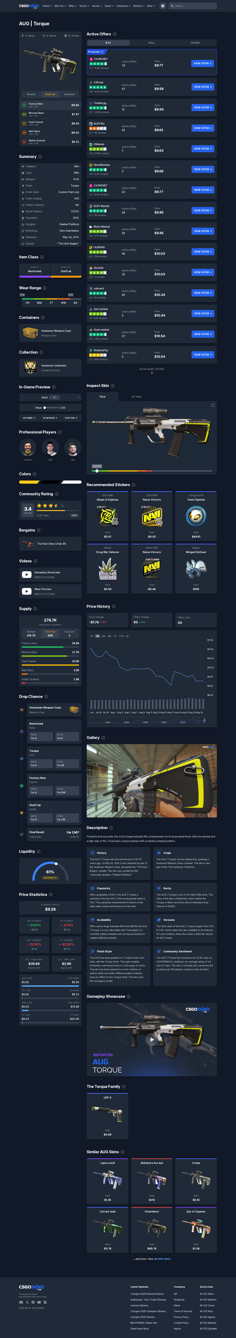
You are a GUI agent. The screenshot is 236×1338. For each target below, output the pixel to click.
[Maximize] (213, 405)
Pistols (46, 6)
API (175, 1293)
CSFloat (98, 82)
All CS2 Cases (207, 1305)
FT (51, 302)
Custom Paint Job (68, 192)
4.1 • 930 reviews (98, 318)
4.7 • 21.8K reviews (99, 112)
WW (63, 302)
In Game (30, 35)
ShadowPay (101, 350)
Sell (152, 42)
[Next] (78, 397)
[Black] (50, 482)
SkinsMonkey (102, 164)
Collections (122, 6)
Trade (195, 42)
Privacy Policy (181, 1317)
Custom (70, 418)
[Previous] (22, 397)
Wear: (38, 407)
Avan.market (101, 329)
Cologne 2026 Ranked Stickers (147, 1293)
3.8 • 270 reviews (98, 235)
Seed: (44, 397)
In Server (51, 35)
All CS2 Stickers (208, 1299)
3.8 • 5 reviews (97, 277)
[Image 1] (139, 814)
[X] (28, 1302)
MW (39, 302)
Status (177, 1305)
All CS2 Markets (208, 1322)
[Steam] (46, 1302)
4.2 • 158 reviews (98, 256)
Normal (31, 94)
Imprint (177, 1328)
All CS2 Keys (206, 1311)
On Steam (73, 35)
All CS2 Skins (207, 1293)
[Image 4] (154, 814)
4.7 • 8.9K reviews (99, 68)
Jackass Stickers (139, 1305)
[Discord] (22, 1302)
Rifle (76, 172)
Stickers (137, 6)
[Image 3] (149, 814)
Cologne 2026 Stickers (143, 1317)
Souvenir (69, 94)
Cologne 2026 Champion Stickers (148, 1311)
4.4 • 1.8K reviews (98, 338)
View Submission (69, 230)
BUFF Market (101, 206)
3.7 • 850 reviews (98, 359)
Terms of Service (183, 1311)
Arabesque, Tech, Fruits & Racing (148, 1299)
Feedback (179, 1299)
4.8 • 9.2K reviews (98, 91)
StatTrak (50, 94)
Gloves (95, 6)
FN (27, 302)
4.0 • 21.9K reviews (99, 153)
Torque (75, 185)
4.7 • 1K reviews (97, 215)
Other (150, 6)
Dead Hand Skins (140, 1328)
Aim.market (101, 309)
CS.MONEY (101, 59)
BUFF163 (99, 123)
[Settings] (163, 6)
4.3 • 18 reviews (97, 297)
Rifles (71, 6)
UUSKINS (99, 247)
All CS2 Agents (207, 1317)
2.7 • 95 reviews (97, 132)
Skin (76, 166)
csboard (99, 288)
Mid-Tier (59, 6)
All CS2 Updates (208, 1328)
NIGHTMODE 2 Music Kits (144, 1322)
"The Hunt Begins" (68, 243)
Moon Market (102, 226)
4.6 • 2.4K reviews (98, 174)
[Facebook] (34, 1302)
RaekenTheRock (69, 224)
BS (75, 302)
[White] (71, 482)
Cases (108, 6)
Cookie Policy (181, 1322)
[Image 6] (165, 814)
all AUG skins (162, 1258)
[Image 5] (160, 814)
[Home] (30, 6)
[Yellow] (29, 482)
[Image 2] (144, 814)
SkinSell (98, 267)
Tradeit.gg (100, 103)
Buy (108, 42)
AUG (76, 179)
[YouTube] (40, 1302)
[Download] (91, 812)
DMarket (99, 144)
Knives (83, 6)
